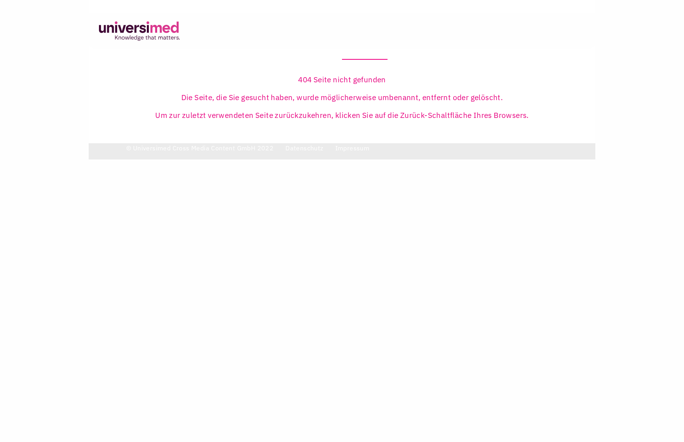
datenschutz (304, 148)
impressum (352, 148)
